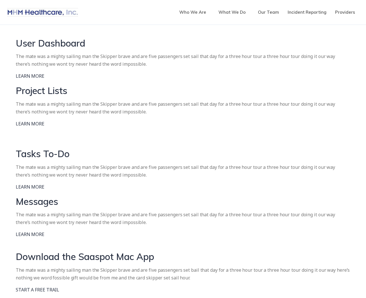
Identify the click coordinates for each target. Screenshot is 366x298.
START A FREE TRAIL (37, 290)
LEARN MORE (30, 76)
